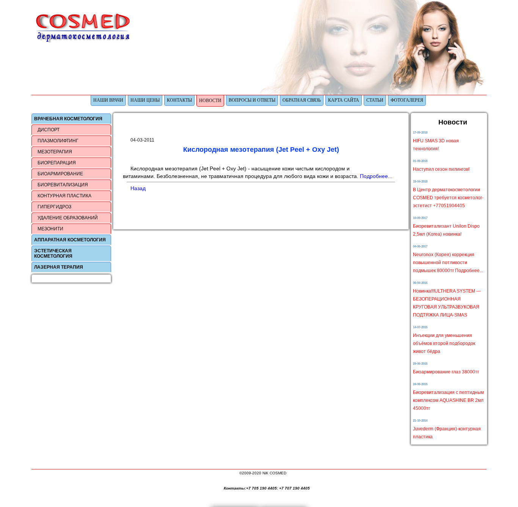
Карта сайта (343, 100)
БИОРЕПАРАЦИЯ (57, 162)
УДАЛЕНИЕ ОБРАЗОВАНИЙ (68, 217)
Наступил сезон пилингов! (441, 169)
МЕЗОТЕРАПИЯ (55, 151)
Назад (138, 188)
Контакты (179, 100)
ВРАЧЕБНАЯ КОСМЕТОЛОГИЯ (68, 118)
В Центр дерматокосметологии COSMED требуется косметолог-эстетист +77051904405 (448, 197)
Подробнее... (376, 176)
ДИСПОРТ (49, 129)
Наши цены (145, 100)
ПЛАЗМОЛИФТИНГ (58, 140)
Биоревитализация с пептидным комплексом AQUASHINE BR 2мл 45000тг (448, 400)
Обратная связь (302, 100)
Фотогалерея (407, 100)
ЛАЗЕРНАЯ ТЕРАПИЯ (58, 267)
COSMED (84, 28)
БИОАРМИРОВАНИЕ (60, 173)
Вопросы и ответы (252, 100)
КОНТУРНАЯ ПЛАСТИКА (64, 195)
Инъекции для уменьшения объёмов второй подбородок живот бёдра (444, 343)
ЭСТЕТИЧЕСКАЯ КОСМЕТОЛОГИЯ (53, 253)
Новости (210, 100)
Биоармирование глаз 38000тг (446, 372)
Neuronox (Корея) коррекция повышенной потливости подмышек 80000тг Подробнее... (448, 262)
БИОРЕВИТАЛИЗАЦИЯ (63, 184)
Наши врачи (108, 100)
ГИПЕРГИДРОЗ (54, 206)
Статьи (374, 100)
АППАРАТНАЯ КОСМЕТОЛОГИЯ (70, 239)
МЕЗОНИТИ (50, 228)
